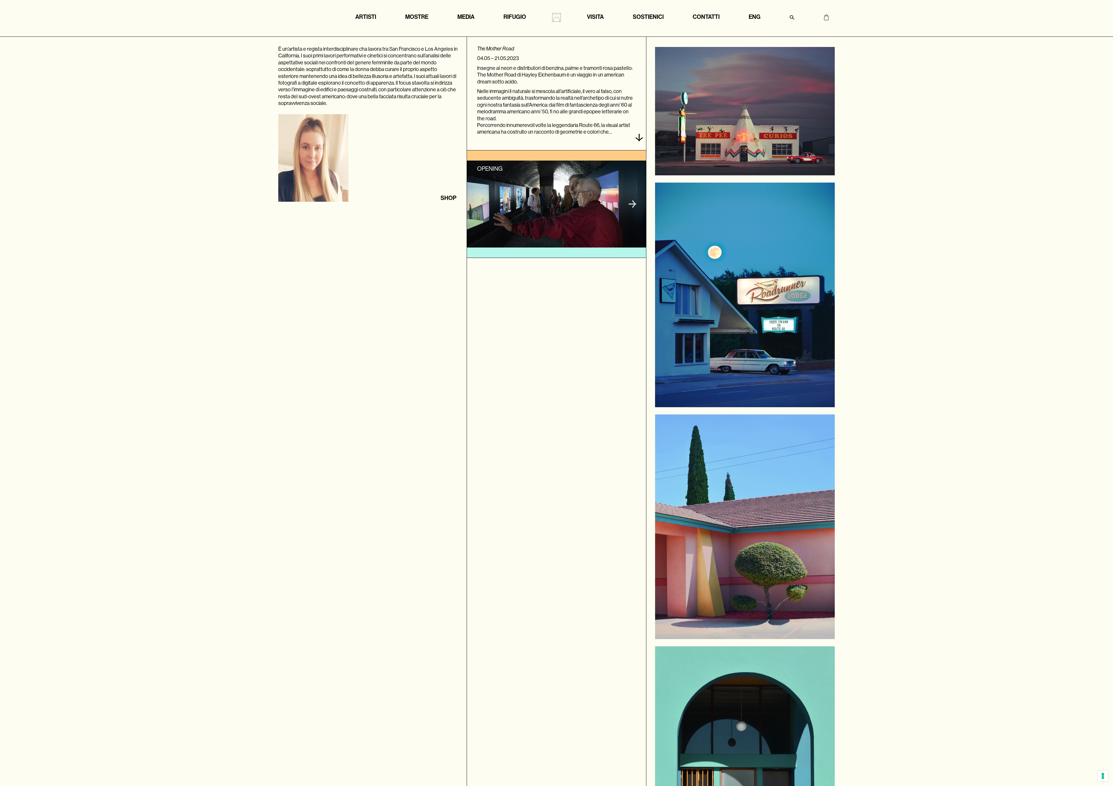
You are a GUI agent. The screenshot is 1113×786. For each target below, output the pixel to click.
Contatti (706, 16)
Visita (595, 16)
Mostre (416, 16)
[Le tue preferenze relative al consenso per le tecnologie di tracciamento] (1102, 775)
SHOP (449, 197)
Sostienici (648, 16)
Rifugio (514, 16)
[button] (632, 204)
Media (465, 16)
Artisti (365, 16)
